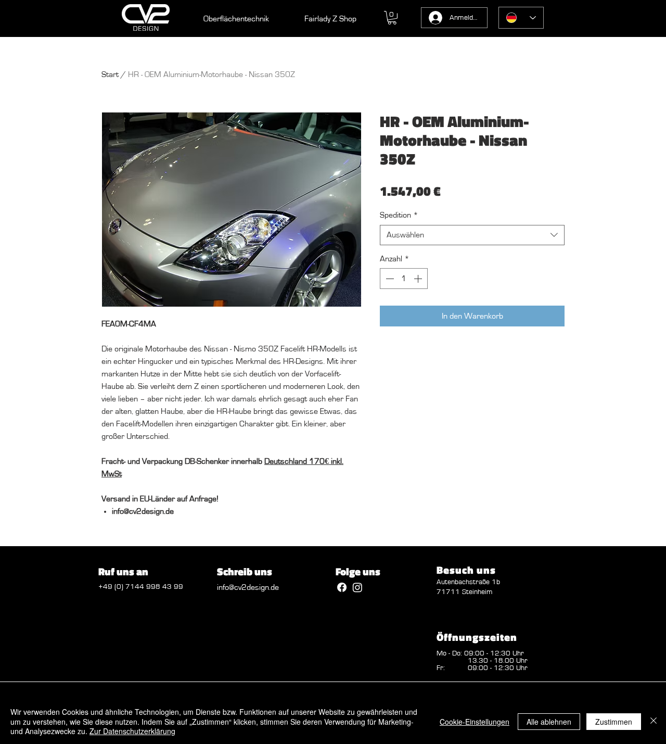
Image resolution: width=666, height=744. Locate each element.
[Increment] (419, 278)
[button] (392, 17)
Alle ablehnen (549, 721)
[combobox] (472, 235)
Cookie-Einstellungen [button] (474, 721)
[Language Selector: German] (521, 18)
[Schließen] (653, 721)
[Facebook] (342, 587)
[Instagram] (357, 587)
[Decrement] (388, 278)
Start (110, 74)
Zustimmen (613, 721)
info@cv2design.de (248, 587)
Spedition (399, 215)
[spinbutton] (404, 278)
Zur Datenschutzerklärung (132, 731)
